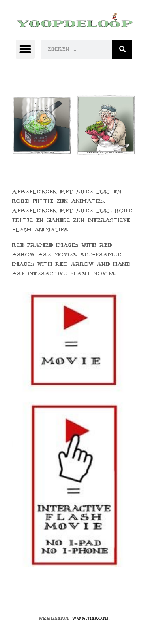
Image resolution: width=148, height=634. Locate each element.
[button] (25, 49)
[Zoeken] (122, 49)
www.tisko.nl (91, 618)
